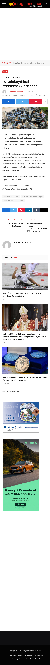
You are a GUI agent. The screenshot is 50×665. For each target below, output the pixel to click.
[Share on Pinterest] (35, 101)
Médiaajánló (16, 659)
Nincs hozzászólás (27, 95)
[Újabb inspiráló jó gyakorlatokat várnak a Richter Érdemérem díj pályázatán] (25, 360)
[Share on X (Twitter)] (22, 101)
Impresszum (39, 656)
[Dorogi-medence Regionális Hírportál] (25, 4)
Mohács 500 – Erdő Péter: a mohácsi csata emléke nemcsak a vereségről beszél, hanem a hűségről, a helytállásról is (24, 337)
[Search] (46, 4)
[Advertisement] (25, 34)
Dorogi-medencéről (16, 656)
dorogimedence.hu (18, 92)
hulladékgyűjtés (9, 200)
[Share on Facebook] (8, 101)
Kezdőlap (16, 63)
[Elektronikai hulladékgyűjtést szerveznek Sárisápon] (25, 118)
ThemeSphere (36, 651)
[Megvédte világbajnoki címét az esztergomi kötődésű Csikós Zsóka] (25, 276)
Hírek (5, 71)
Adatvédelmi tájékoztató (32, 659)
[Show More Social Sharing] (45, 101)
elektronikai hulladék (11, 197)
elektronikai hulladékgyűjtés (32, 197)
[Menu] (4, 4)
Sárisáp (21, 200)
